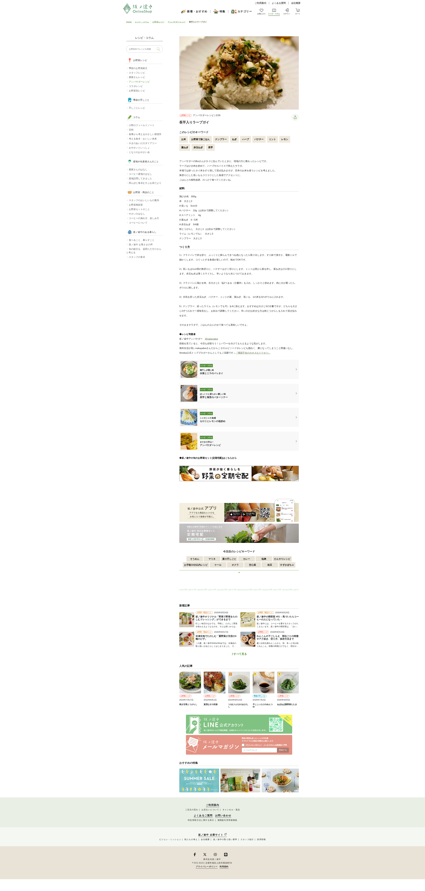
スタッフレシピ (137, 72)
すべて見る (240, 653)
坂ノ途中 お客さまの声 (141, 244)
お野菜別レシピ (137, 90)
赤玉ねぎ (198, 147)
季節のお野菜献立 (138, 68)
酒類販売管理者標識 (227, 820)
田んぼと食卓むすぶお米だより (145, 183)
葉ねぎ (184, 147)
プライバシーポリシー (253, 745)
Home (129, 22)
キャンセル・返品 (231, 810)
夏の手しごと (229, 559)
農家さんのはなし (138, 169)
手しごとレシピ (137, 108)
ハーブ (245, 139)
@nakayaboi (211, 338)
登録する (283, 750)
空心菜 (252, 565)
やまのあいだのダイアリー (143, 143)
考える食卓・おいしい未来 (143, 138)
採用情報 (261, 839)
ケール (217, 565)
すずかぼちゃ (287, 565)
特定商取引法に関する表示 (201, 820)
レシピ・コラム (142, 22)
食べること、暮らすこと (141, 240)
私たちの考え (191, 839)
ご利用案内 (260, 3)
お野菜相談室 (136, 204)
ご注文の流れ (191, 810)
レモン (284, 139)
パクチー (259, 139)
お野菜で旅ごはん (200, 139)
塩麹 (263, 559)
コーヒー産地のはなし (140, 174)
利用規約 (224, 866)
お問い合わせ (223, 815)
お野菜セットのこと (139, 209)
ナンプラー (221, 139)
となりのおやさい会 (139, 152)
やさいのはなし (137, 213)
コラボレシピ (136, 86)
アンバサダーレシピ (177, 22)
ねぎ (234, 139)
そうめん (194, 559)
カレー (246, 559)
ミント (272, 139)
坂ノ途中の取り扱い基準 (225, 839)
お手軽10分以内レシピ (196, 565)
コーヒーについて (138, 222)
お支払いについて (210, 810)
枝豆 (269, 565)
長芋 (210, 147)
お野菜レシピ (158, 22)
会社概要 (295, 3)
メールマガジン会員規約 (273, 745)
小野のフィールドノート (141, 125)
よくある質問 (279, 3)
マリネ (212, 559)
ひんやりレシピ (282, 559)
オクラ (235, 565)
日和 (131, 129)
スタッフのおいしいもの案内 (144, 200)
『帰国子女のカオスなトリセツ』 (253, 352)
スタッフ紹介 (247, 839)
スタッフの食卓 (137, 257)
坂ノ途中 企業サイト (211, 834)
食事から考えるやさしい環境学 (145, 134)
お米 (183, 139)
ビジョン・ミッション (170, 839)
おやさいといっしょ (139, 147)
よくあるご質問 (203, 815)
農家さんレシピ (137, 77)
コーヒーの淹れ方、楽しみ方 (144, 218)
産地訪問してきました (140, 178)
